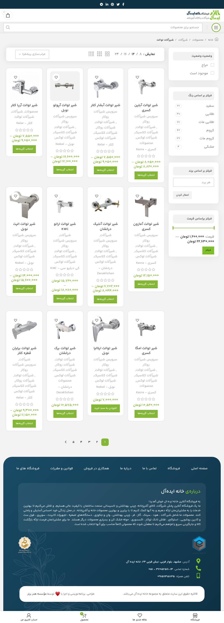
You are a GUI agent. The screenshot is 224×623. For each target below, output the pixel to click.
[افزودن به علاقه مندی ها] (137, 77)
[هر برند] (195, 182)
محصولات (197, 40)
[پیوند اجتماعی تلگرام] (101, 4)
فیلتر (208, 250)
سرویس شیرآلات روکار (146, 119)
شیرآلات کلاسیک (146, 132)
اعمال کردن (182, 195)
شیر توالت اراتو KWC (65, 226)
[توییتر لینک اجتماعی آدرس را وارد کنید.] (118, 4)
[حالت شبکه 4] (91, 54)
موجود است (199, 73)
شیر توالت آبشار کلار (105, 105)
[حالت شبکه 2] (107, 54)
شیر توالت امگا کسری (146, 351)
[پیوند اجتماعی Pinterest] (112, 4)
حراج (205, 65)
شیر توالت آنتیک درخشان (105, 226)
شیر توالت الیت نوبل (24, 226)
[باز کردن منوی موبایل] (216, 27)
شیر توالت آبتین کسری (146, 108)
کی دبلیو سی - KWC (64, 268)
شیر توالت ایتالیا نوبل (105, 351)
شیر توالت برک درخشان (65, 351)
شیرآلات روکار (106, 127)
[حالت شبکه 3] (99, 54)
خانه (210, 40)
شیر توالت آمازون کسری (146, 226)
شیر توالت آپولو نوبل (65, 108)
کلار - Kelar (106, 144)
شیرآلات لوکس (146, 137)
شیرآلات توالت (146, 127)
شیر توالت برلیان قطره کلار (24, 351)
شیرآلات (183, 40)
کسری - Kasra (146, 149)
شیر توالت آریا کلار (24, 105)
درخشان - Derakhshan (105, 271)
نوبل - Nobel (65, 144)
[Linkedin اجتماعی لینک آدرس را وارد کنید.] (107, 4)
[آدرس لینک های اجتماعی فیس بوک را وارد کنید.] (123, 4)
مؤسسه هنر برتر (37, 594)
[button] (105, 408)
